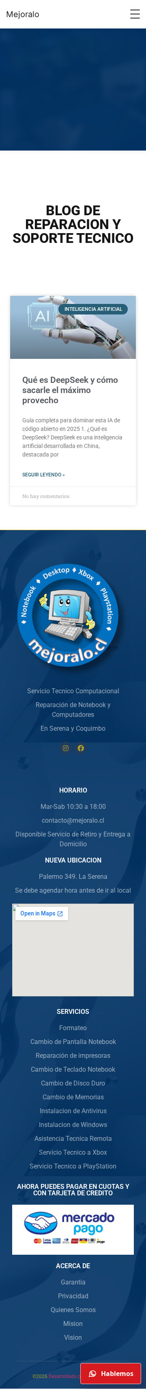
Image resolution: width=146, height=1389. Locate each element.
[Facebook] (80, 748)
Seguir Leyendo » (43, 475)
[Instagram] (65, 748)
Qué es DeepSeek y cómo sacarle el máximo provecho (70, 390)
